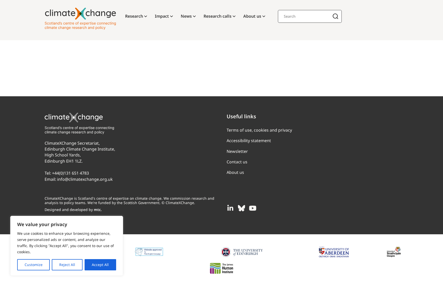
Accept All (100, 264)
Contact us (237, 162)
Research (134, 16)
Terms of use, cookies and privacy (259, 130)
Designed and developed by (73, 209)
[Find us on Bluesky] (241, 208)
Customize (34, 264)
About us (252, 16)
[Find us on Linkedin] (230, 208)
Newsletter (237, 151)
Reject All (67, 264)
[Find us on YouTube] (252, 208)
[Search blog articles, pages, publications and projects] (335, 17)
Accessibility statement (249, 140)
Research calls (217, 16)
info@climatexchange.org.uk (85, 179)
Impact (162, 16)
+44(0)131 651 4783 (70, 173)
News (186, 16)
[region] (66, 246)
